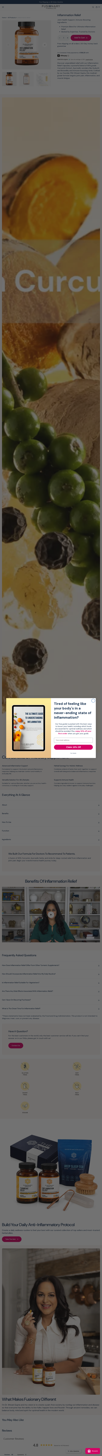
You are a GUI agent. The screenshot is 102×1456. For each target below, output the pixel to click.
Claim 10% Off (73, 747)
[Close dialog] (93, 700)
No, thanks (73, 753)
